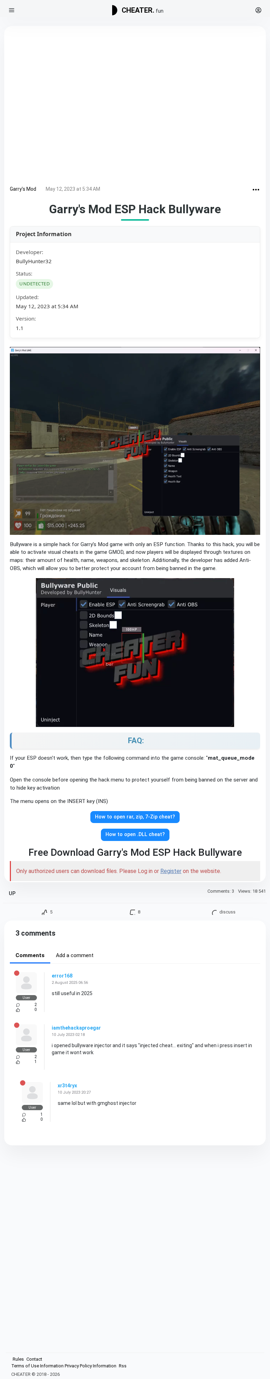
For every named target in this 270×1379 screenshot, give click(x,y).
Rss (123, 1365)
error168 (62, 976)
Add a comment (75, 955)
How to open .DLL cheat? (135, 834)
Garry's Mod (23, 189)
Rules (18, 1359)
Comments (30, 955)
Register (170, 871)
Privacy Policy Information (90, 1365)
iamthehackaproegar (76, 1028)
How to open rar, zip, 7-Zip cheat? (135, 817)
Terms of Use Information (37, 1365)
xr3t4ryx (67, 1085)
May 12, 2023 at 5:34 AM (73, 189)
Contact (34, 1359)
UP (12, 894)
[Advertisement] (135, 107)
